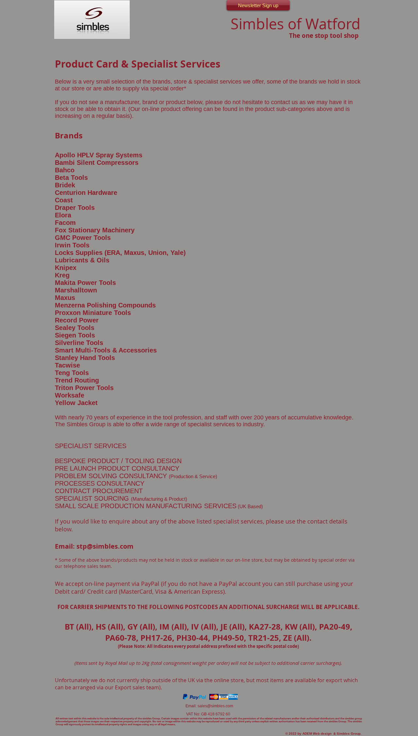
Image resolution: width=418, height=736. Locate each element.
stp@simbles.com (105, 546)
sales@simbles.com (215, 706)
